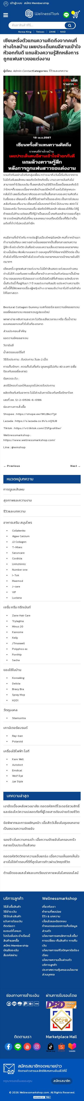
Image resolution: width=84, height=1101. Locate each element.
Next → (75, 466)
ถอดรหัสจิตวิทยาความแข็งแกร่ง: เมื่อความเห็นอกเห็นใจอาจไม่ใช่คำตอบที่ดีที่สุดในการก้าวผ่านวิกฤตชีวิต (41, 859)
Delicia (16, 684)
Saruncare (18, 553)
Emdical (17, 770)
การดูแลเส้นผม (13, 489)
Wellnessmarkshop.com (34, 1092)
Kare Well (18, 759)
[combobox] (42, 25)
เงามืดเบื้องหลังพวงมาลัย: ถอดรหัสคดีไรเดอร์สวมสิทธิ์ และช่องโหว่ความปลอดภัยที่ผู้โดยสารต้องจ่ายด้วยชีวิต (41, 808)
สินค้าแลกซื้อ (11, 940)
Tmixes (40, 31)
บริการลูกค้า (49, 965)
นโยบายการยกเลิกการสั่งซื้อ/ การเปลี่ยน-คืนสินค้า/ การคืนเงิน (60, 941)
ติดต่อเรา (9, 926)
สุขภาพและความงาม (17, 500)
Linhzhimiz (19, 564)
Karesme (17, 632)
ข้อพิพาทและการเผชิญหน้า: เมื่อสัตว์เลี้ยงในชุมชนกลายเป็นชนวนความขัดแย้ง (41, 825)
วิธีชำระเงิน (10, 911)
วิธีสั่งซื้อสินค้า (12, 907)
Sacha (16, 660)
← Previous (11, 466)
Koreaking (18, 678)
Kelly (15, 638)
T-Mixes (17, 547)
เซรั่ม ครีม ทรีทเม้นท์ (17, 607)
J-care (16, 587)
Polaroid (17, 741)
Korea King (24, 31)
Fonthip (17, 655)
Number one (20, 570)
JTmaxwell (18, 643)
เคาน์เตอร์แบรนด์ (15, 727)
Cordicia (17, 558)
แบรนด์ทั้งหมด (12, 931)
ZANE (52, 31)
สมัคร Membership (15, 945)
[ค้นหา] (70, 25)
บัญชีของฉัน (11, 950)
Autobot (17, 765)
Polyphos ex (19, 649)
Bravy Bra (18, 689)
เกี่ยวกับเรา (49, 907)
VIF (14, 592)
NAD (63, 31)
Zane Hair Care (21, 615)
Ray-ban (17, 736)
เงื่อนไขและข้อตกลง (54, 921)
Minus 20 (17, 626)
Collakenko (19, 531)
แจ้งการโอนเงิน (12, 921)
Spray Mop (18, 695)
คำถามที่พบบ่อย (51, 911)
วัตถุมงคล (10, 710)
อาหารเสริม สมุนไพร (17, 522)
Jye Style (17, 781)
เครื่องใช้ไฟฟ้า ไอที (16, 751)
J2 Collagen (19, 542)
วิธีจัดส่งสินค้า (12, 916)
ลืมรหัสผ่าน (10, 955)
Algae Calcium (21, 536)
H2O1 (15, 700)
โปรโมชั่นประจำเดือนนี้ (16, 936)
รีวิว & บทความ (51, 916)
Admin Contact (23, 71)
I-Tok (15, 575)
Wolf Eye (17, 776)
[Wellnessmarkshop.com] (42, 19)
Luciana (17, 598)
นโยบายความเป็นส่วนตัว (57, 960)
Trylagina (18, 621)
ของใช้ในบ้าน (12, 669)
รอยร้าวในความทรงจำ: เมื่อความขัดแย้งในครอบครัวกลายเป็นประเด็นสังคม (39, 842)
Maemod (17, 581)
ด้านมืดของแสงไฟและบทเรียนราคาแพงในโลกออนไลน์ (40, 872)
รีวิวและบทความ (58, 71)
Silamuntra (19, 718)
